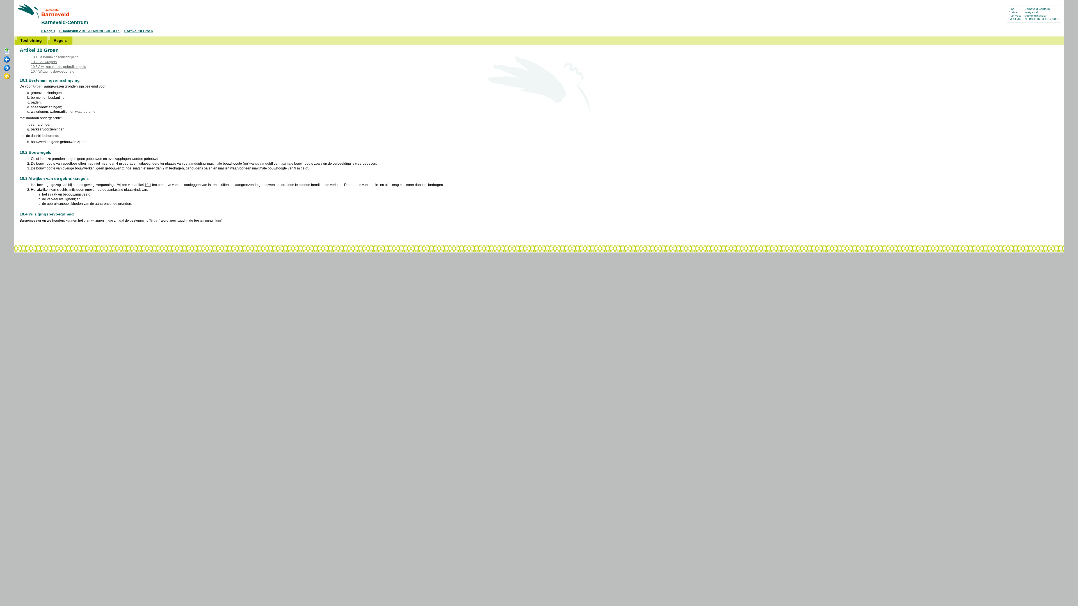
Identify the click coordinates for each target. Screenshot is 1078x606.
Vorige (6, 59)
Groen (38, 86)
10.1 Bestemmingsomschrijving (55, 57)
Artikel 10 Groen (140, 31)
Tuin (217, 220)
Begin (6, 51)
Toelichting (31, 40)
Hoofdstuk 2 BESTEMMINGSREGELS (90, 31)
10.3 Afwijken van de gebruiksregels (58, 67)
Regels (49, 31)
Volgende (6, 68)
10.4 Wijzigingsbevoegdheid (52, 72)
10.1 (148, 185)
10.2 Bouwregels (44, 62)
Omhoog (6, 76)
